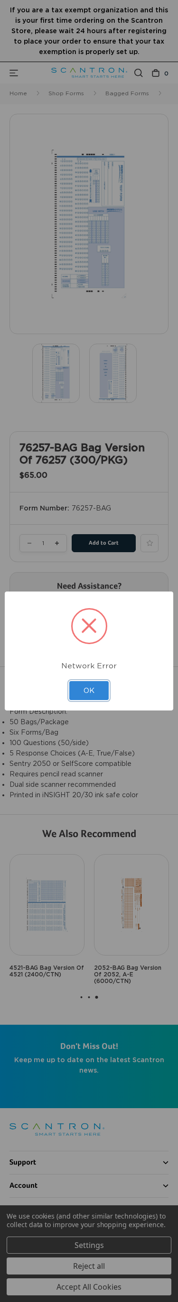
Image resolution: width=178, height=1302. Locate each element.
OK (89, 690)
